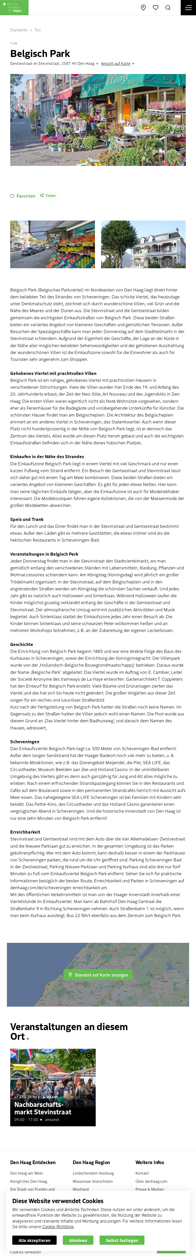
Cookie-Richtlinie (58, 1226)
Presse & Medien (150, 1189)
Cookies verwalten (25, 1251)
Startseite (18, 29)
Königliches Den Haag (28, 1181)
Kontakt (142, 1173)
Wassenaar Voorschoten (93, 1181)
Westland (81, 1189)
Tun (38, 29)
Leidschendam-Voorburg (93, 1173)
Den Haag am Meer (26, 1173)
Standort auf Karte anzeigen (101, 975)
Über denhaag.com (151, 1181)
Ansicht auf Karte (115, 63)
